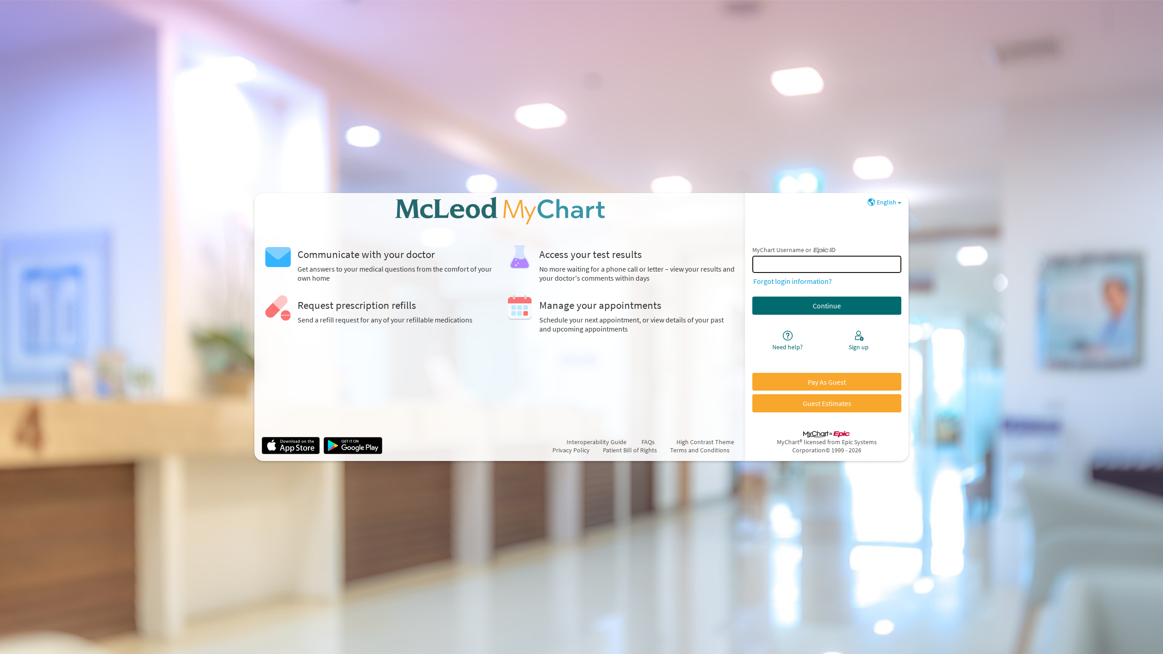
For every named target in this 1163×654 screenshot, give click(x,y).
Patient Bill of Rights (630, 450)
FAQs (648, 442)
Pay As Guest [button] (827, 381)
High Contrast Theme (705, 442)
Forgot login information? (792, 281)
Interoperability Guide (600, 442)
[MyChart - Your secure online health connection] (500, 210)
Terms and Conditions (700, 450)
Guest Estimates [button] (827, 403)
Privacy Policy (571, 450)
